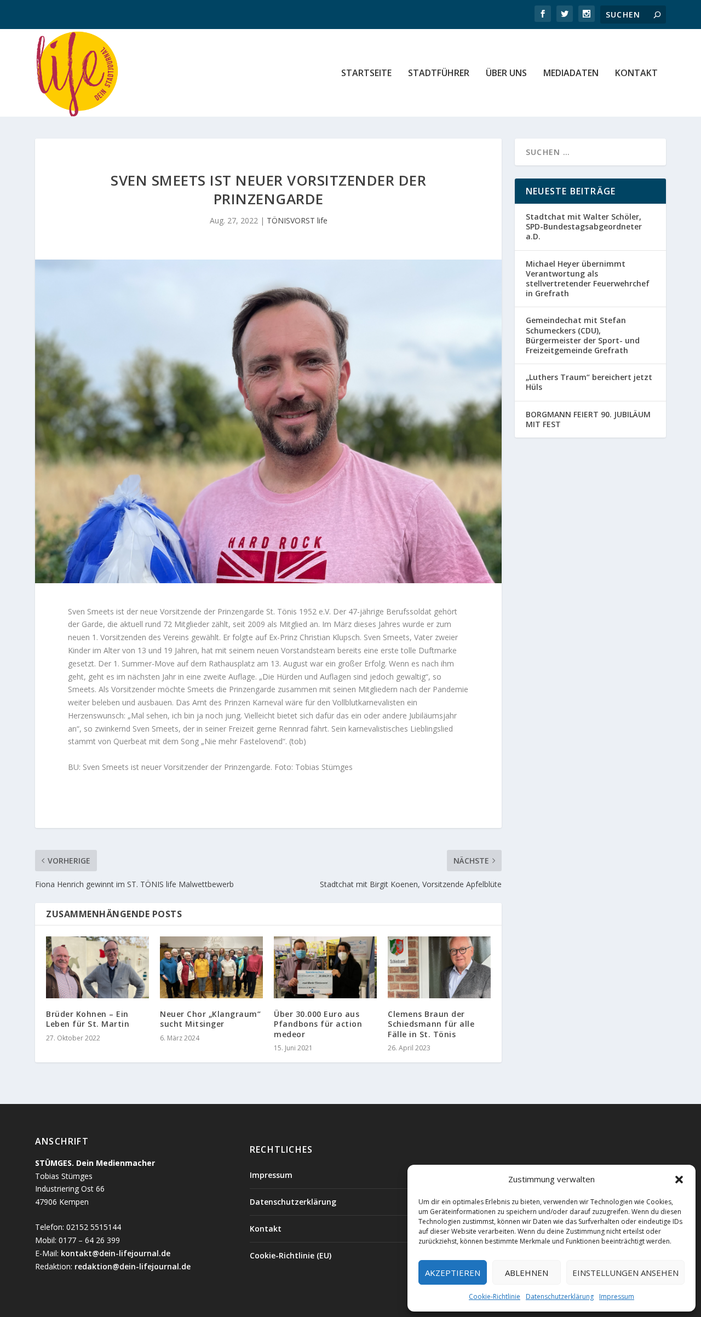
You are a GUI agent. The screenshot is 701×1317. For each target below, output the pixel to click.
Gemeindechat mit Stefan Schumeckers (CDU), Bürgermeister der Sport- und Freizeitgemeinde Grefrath (583, 335)
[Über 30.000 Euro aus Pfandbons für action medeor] (325, 967)
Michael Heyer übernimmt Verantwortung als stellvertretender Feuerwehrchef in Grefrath (588, 278)
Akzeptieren (452, 1272)
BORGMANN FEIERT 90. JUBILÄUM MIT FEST (588, 419)
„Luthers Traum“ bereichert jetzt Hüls (589, 382)
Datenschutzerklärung (560, 1296)
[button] (679, 1179)
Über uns (506, 73)
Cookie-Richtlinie (494, 1296)
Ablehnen (526, 1272)
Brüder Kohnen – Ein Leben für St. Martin (87, 1019)
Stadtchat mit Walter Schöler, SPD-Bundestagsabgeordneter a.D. (584, 226)
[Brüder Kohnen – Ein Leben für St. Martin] (97, 967)
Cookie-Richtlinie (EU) (290, 1255)
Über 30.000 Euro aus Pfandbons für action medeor (318, 1024)
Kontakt (636, 73)
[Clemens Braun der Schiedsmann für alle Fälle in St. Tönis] (439, 967)
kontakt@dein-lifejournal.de (115, 1253)
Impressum (616, 1296)
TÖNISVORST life (297, 220)
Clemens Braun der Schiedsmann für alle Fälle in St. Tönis (431, 1024)
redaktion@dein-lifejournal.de (132, 1266)
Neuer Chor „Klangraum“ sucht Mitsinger (210, 1019)
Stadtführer (438, 73)
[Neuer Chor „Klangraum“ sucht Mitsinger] (211, 967)
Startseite (366, 73)
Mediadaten (571, 73)
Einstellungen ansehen (625, 1272)
